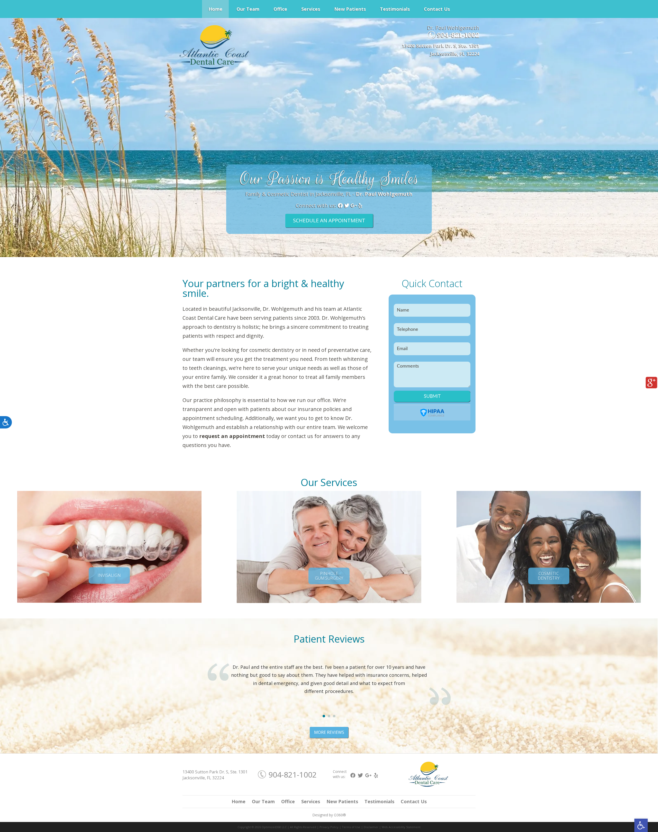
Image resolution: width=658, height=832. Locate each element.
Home (215, 9)
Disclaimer (371, 827)
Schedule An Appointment (329, 220)
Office (280, 9)
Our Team (247, 9)
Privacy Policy (329, 827)
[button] (641, 825)
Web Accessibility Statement (401, 827)
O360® (340, 814)
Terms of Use (351, 827)
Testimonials (395, 9)
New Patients (350, 9)
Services (310, 9)
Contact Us (437, 9)
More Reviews (329, 732)
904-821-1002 (458, 35)
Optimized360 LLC (274, 827)
